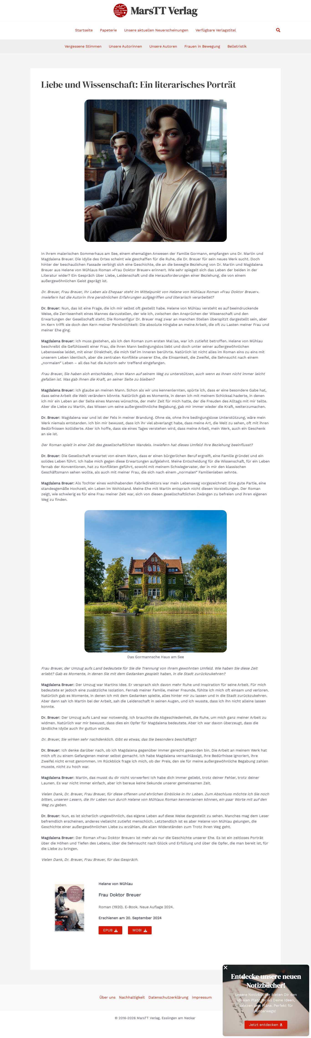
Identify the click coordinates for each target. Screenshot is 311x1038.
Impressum (202, 997)
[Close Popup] (225, 968)
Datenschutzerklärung (168, 997)
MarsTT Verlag (164, 10)
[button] (278, 30)
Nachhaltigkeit (132, 997)
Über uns (107, 997)
